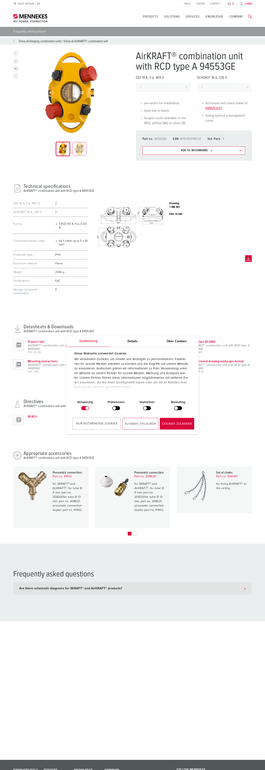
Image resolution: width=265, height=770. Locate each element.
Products (150, 16)
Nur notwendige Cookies (97, 423)
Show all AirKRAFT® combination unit (86, 41)
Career (200, 3)
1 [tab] (129, 533)
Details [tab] (133, 341)
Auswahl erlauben (140, 423)
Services (193, 16)
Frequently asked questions (29, 31)
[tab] (63, 149)
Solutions (172, 16)
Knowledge (214, 16)
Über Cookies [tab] (177, 341)
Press (187, 3)
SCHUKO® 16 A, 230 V (212, 78)
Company (236, 16)
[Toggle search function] (250, 16)
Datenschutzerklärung (90, 393)
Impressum (117, 393)
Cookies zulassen (177, 423)
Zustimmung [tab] (88, 341)
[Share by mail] (15, 68)
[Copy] (15, 76)
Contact (215, 3)
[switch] (116, 408)
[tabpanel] (71, 92)
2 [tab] (135, 533)
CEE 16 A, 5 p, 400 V (150, 78)
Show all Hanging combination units (40, 41)
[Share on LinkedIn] (15, 61)
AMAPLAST (213, 108)
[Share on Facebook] (15, 53)
